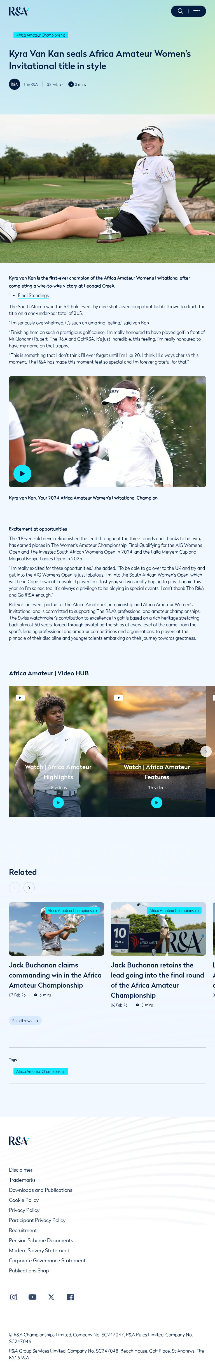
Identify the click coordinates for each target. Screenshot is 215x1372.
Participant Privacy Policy (37, 1220)
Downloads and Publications (40, 1190)
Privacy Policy (24, 1210)
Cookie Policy (24, 1200)
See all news (22, 1020)
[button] (180, 11)
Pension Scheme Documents (41, 1240)
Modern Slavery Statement (39, 1250)
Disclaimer (20, 1170)
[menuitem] (19, 11)
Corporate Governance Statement (47, 1260)
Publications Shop (29, 1271)
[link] (25, 1020)
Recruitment (23, 1230)
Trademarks (22, 1180)
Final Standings (33, 295)
